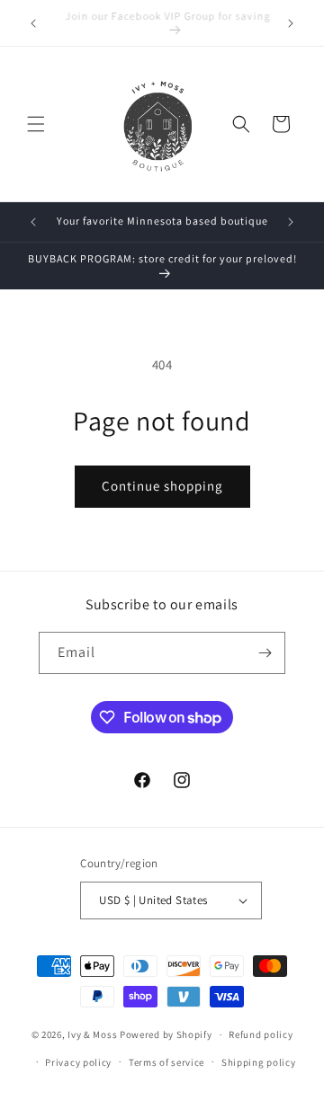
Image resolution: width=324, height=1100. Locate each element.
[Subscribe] (264, 653)
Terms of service (166, 1062)
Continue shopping (162, 485)
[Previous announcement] (33, 23)
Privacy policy (78, 1062)
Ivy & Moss (92, 1034)
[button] (36, 124)
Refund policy (260, 1034)
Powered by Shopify (166, 1034)
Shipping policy (258, 1062)
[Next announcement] (290, 23)
